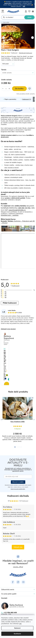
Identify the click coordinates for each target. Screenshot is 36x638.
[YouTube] (23, 582)
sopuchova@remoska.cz (17, 210)
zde (20, 624)
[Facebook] (12, 582)
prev (1, 419)
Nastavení (17, 628)
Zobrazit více (18, 547)
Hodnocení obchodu (18, 496)
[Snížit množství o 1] (2, 88)
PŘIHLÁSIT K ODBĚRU (18, 482)
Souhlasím (17, 634)
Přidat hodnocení (10, 303)
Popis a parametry (10, 99)
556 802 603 (10, 612)
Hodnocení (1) (26, 99)
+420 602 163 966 (24, 208)
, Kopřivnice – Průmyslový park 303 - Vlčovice (18, 222)
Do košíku (19, 88)
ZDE (24, 6)
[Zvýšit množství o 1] (9, 88)
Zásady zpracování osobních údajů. (18, 489)
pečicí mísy (7, 3)
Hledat (29, 17)
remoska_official (18, 567)
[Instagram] (18, 582)
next (34, 419)
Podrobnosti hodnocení (25, 53)
